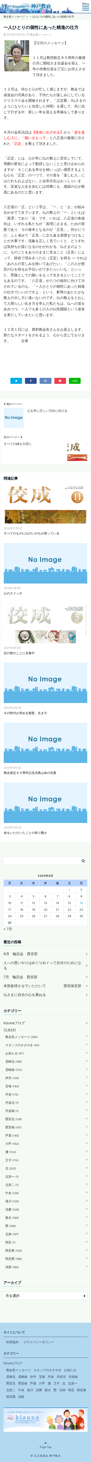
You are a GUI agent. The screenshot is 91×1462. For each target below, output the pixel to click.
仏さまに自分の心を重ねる (25, 994)
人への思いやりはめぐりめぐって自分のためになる (42, 965)
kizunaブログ (14, 1023)
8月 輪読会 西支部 (21, 954)
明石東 (13, 1250)
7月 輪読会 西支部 (20, 977)
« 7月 (8, 929)
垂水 (12, 1217)
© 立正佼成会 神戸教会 (45, 1455)
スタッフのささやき (22, 1045)
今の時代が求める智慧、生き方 (25, 713)
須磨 (12, 1209)
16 (81, 903)
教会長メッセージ (40, 34)
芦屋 (12, 1135)
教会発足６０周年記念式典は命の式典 (30, 773)
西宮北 (13, 1119)
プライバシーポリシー (38, 1342)
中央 (12, 1193)
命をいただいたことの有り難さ (25, 833)
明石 (10, 1242)
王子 (12, 1160)
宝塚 (12, 1086)
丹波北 (12, 1102)
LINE (75, 380)
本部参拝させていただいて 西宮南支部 (42, 986)
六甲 (12, 1143)
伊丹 (12, 1078)
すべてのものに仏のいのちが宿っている (31, 533)
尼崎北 (13, 1061)
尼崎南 (13, 1070)
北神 (12, 1234)
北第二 (12, 1185)
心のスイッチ (13, 593)
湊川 (12, 1201)
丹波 (11, 1094)
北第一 (12, 1176)
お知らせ (14, 1053)
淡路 (12, 1267)
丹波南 (12, 1111)
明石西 (13, 1259)
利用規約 (12, 1342)
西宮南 (13, 1127)
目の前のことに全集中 (19, 653)
